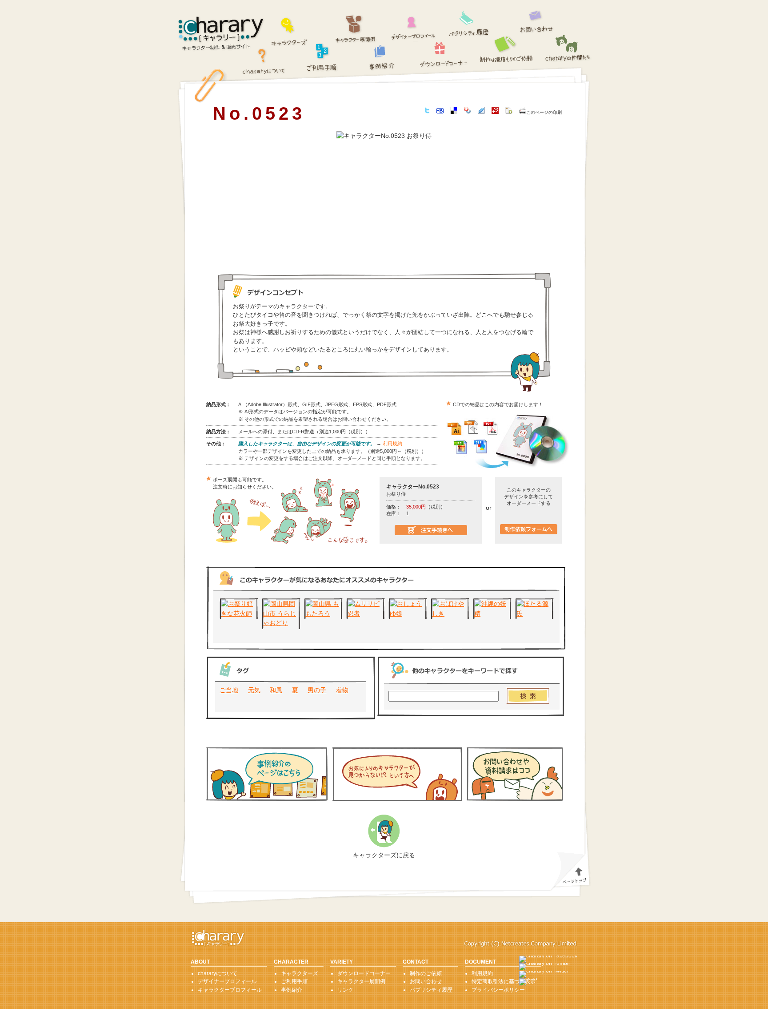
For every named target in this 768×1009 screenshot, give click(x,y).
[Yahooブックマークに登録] (467, 111)
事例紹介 (382, 57)
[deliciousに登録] (453, 111)
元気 (254, 690)
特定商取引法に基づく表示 (504, 981)
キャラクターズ (289, 30)
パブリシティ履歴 (469, 22)
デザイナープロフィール (413, 25)
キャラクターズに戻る (384, 855)
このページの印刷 (544, 112)
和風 (276, 690)
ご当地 (229, 690)
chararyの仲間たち (568, 49)
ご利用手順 (322, 56)
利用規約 (392, 443)
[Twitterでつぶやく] (427, 111)
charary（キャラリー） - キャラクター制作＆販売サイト (221, 34)
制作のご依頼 (507, 48)
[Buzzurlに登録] (495, 111)
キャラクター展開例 (356, 29)
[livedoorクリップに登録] (481, 111)
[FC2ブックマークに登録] (508, 111)
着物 (342, 690)
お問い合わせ (537, 19)
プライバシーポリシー (498, 990)
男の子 (317, 690)
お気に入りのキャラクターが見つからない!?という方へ (397, 774)
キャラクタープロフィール (230, 990)
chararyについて (264, 60)
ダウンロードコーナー (444, 52)
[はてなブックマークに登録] (440, 111)
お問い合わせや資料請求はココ (515, 774)
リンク (345, 990)
